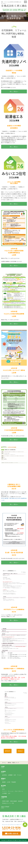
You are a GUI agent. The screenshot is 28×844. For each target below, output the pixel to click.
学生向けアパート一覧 (8, 803)
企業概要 (10, 775)
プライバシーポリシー (16, 824)
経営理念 (4, 775)
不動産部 (13, 782)
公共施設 (4, 793)
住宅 (3, 789)
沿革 (15, 775)
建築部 (4, 782)
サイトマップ (5, 824)
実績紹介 (20, 751)
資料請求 (7, 751)
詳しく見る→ (14, 147)
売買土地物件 (13, 801)
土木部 (8, 782)
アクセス (19, 775)
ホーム (4, 762)
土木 (9, 793)
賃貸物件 (20, 801)
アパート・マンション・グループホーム (12, 791)
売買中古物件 (5, 801)
